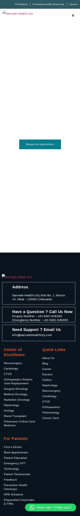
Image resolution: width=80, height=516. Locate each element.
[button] (50, 507)
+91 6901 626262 (50, 316)
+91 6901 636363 (55, 320)
